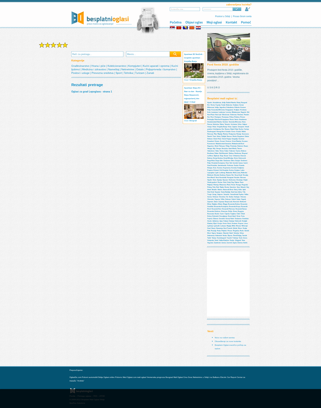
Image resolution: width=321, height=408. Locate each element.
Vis (227, 197)
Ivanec (241, 163)
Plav (215, 134)
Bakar (216, 153)
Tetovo (239, 148)
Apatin (209, 102)
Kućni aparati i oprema (156, 65)
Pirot (212, 117)
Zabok (233, 199)
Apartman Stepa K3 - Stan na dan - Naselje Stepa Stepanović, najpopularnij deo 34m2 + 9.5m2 (193, 95)
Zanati (150, 72)
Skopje (209, 148)
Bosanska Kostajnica (221, 206)
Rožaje (238, 134)
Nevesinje (219, 228)
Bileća (220, 204)
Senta (236, 119)
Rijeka (222, 187)
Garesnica (226, 160)
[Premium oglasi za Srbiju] (172, 27)
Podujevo (218, 117)
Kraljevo (236, 110)
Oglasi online (109, 377)
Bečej (238, 102)
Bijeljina (214, 204)
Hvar (227, 163)
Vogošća (210, 243)
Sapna (214, 233)
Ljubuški (217, 226)
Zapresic (210, 202)
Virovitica (222, 197)
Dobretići (215, 216)
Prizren (242, 117)
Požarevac (225, 117)
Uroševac (234, 124)
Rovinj (227, 187)
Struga (218, 148)
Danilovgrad (211, 131)
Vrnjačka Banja (195, 80)
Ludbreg (222, 173)
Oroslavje (239, 180)
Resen (246, 146)
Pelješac (210, 185)
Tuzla (240, 238)
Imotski (235, 163)
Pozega (238, 185)
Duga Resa (211, 160)
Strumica (225, 148)
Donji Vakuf (232, 216)
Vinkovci (215, 197)
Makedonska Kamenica (223, 143)
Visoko (232, 240)
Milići (233, 226)
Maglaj (229, 226)
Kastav (236, 165)
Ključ (215, 223)
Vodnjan (237, 197)
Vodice (231, 197)
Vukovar (228, 199)
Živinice (240, 243)
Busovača (210, 214)
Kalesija (231, 221)
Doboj (209, 216)
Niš (248, 112)
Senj (238, 187)
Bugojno (241, 211)
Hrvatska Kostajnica (218, 163)
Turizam (140, 72)
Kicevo (217, 141)
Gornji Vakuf (230, 218)
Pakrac (237, 182)
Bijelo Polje (234, 129)
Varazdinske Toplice (237, 194)
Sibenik (243, 187)
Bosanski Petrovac (228, 209)
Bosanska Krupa (234, 206)
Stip (214, 148)
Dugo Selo (219, 160)
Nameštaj (114, 69)
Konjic (220, 223)
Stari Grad (210, 192)
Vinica (222, 151)
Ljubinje (210, 226)
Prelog (209, 187)
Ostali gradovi (212, 182)
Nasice (228, 175)
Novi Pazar (211, 114)
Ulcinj (219, 136)
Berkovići (243, 202)
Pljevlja (220, 134)
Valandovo (211, 151)
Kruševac (243, 110)
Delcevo (210, 139)
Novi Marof (211, 177)
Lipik (216, 173)
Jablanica (215, 221)
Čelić (238, 214)
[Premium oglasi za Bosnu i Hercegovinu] (185, 27)
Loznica (228, 112)
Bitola (235, 136)
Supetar (217, 192)
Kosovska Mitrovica (218, 110)
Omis (214, 180)
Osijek (245, 180)
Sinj (247, 187)
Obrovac (243, 177)
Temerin (227, 124)
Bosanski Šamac (241, 209)
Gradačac (245, 218)
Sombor (225, 122)
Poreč (233, 185)
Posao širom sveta (242, 16)
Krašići (238, 131)
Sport (119, 72)
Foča (242, 216)
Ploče (229, 185)
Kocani (222, 141)
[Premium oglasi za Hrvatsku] (198, 27)
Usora (245, 238)
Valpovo (220, 194)
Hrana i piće (98, 65)
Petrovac (210, 134)
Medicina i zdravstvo (94, 69)
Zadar (238, 199)
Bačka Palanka (231, 102)
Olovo (240, 228)
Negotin (243, 112)
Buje (221, 156)
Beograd (193, 121)
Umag (214, 194)
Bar (223, 129)
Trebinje (235, 238)
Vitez (243, 240)
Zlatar (216, 202)
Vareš (216, 240)
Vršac (229, 127)
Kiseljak (244, 221)
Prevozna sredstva (103, 72)
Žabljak (223, 136)
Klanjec (209, 168)
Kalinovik (238, 221)
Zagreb (243, 199)
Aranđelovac (217, 102)
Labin (242, 170)
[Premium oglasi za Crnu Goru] (179, 27)
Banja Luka (228, 202)
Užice (239, 124)
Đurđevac (210, 153)
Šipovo (230, 235)
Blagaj (225, 204)
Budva (241, 129)
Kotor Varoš (227, 223)
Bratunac (224, 211)
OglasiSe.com (75, 377)
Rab (217, 187)
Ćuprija (218, 105)
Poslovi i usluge (80, 72)
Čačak (223, 105)
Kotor (233, 131)
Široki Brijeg (237, 235)
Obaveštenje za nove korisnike (228, 341)
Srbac (242, 233)
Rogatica (236, 231)
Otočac (220, 182)
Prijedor (224, 231)
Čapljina (233, 214)
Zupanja (221, 202)
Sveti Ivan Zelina (236, 192)
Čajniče (227, 214)
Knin (214, 168)
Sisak (209, 189)
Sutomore (245, 134)
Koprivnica (227, 168)
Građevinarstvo (80, 65)
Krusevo (245, 141)
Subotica (216, 124)
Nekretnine (128, 69)
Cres (230, 156)
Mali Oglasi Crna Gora (183, 377)
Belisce (231, 153)
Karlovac (230, 165)
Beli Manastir (223, 153)
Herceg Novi (220, 131)
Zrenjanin (241, 127)
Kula (208, 112)
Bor (208, 105)
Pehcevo (222, 146)
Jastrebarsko (222, 165)
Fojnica (209, 218)
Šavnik (209, 136)
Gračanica (238, 218)
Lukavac (223, 226)
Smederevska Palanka (214, 122)
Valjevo (244, 124)
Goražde (222, 218)
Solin (240, 189)
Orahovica (232, 180)
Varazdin (226, 194)
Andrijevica (217, 129)
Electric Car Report (228, 377)
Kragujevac (229, 110)
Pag (232, 182)
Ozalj (229, 182)
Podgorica (232, 134)
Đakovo (243, 151)
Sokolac (236, 233)
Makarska (229, 173)
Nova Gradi (238, 175)
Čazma (238, 151)
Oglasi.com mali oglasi (137, 377)
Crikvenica (236, 156)
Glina (232, 160)
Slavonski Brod (228, 189)
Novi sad (218, 114)
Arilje (224, 102)
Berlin (245, 243)
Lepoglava (210, 173)
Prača (219, 231)
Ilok (231, 163)
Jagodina (222, 107)
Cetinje (246, 129)
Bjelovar (216, 156)
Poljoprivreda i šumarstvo (161, 69)
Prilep (228, 146)
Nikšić (244, 131)
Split (244, 189)
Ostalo (140, 69)
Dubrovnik (242, 158)
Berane (227, 129)
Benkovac (237, 153)
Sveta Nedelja (225, 192)
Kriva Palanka (236, 141)
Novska (236, 177)
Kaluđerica (230, 107)
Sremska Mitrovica (235, 122)
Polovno (118, 377)
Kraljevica (240, 168)
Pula (214, 187)
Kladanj (210, 223)
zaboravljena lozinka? (239, 4)
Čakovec (232, 151)
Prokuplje (210, 119)
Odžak (235, 228)
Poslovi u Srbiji (222, 16)
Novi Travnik (227, 228)
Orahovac (233, 114)
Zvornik (229, 243)
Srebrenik (218, 235)
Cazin (222, 214)
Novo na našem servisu (225, 338)
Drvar (238, 216)
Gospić (237, 160)
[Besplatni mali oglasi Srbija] (101, 26)
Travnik (229, 238)
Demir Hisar (217, 139)
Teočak (244, 235)
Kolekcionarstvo (117, 65)
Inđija (217, 107)
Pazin (242, 182)
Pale (208, 231)
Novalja (245, 175)
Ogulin (209, 180)
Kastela (241, 165)
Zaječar (234, 127)
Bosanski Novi (216, 209)
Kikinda (237, 107)
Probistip (233, 146)
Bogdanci (240, 136)
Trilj (244, 192)
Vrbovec (243, 197)
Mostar (238, 226)
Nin (232, 175)
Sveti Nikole (232, 148)
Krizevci (216, 170)
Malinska (244, 173)
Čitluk (243, 214)
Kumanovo (211, 143)
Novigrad (230, 177)
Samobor (233, 187)
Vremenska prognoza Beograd (160, 377)
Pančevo (240, 114)
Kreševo (234, 223)
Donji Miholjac (228, 158)
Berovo (229, 136)
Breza (235, 211)
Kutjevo (237, 170)
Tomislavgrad (221, 238)
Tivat (214, 136)
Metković (210, 175)
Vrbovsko (210, 199)
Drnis (236, 158)
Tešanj (214, 238)
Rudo (242, 231)
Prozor (230, 231)
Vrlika (222, 199)
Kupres (240, 223)
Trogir (209, 194)
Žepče (235, 243)
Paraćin (246, 114)
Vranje (209, 127)
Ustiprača (210, 240)
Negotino (210, 146)
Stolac (225, 235)
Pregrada (245, 185)
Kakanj (225, 221)
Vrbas (214, 127)
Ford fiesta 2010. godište (223, 64)
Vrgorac (217, 199)
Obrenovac (225, 114)
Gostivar (241, 139)
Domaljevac (223, 216)
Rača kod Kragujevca (222, 119)
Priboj (231, 117)
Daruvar (243, 156)
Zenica (223, 243)
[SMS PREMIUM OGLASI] (53, 47)
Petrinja (216, 185)
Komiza (219, 168)
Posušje (213, 231)
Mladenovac (236, 112)
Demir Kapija (226, 139)
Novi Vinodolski (221, 177)
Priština (236, 117)
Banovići (236, 202)
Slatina (220, 189)
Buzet (226, 156)
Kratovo (228, 141)
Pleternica (222, 185)
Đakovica (229, 105)
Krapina (210, 170)
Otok (224, 182)
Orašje (245, 228)
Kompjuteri (135, 65)
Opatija (219, 180)
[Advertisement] (53, 107)
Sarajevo (219, 233)
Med (125, 377)
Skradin (214, 189)
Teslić (209, 238)
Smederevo (243, 119)
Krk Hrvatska (224, 170)
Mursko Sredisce (220, 175)
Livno (246, 223)
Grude (209, 221)
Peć (208, 117)
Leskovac (222, 112)
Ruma (232, 119)
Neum (213, 228)
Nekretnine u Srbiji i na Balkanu (206, 377)
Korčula (234, 168)
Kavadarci (210, 141)
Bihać (209, 204)
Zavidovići (217, 243)
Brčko (230, 211)
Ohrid (216, 146)
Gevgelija (235, 139)
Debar (247, 136)
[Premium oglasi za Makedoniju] (192, 27)
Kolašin (228, 131)
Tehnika (129, 72)
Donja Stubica (218, 158)
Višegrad (238, 240)
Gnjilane (236, 105)
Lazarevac (214, 112)
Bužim (217, 214)
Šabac (222, 124)
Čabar (226, 151)
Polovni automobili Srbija (92, 377)
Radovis (240, 146)
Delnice (209, 158)
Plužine (225, 134)
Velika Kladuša (224, 240)
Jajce (221, 221)
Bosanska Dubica (234, 204)
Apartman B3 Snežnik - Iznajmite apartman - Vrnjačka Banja (193, 57)
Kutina (231, 170)
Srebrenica (211, 235)
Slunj (236, 189)
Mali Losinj (236, 173)
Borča (213, 105)
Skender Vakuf (228, 233)
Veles (217, 151)
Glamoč (215, 218)
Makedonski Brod (238, 143)
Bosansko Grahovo (214, 211)
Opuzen (225, 180)
